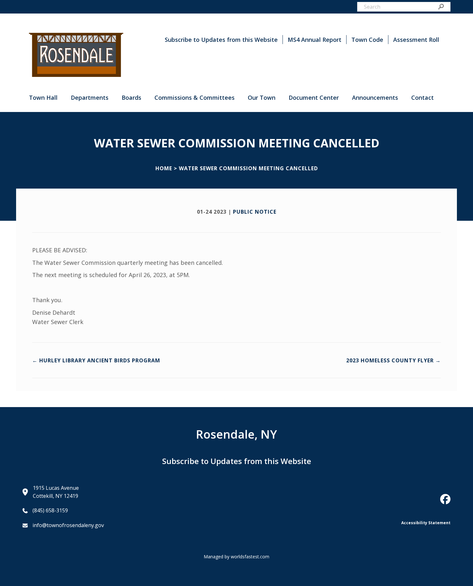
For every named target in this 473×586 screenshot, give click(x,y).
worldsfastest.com (250, 556)
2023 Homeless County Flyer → (393, 360)
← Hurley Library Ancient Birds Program (96, 360)
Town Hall (43, 97)
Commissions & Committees (194, 97)
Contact (422, 97)
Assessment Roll (416, 39)
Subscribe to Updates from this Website (221, 39)
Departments (89, 97)
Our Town (261, 97)
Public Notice (254, 211)
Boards (131, 97)
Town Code (367, 39)
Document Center (314, 97)
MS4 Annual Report (314, 39)
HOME (163, 168)
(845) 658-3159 (50, 510)
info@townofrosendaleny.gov (68, 525)
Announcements (375, 97)
